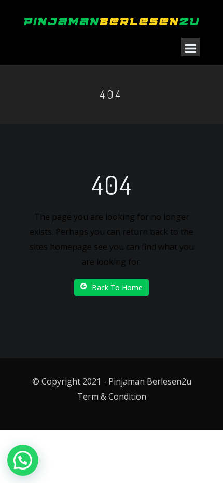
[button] (22, 460)
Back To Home (117, 287)
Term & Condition (111, 396)
